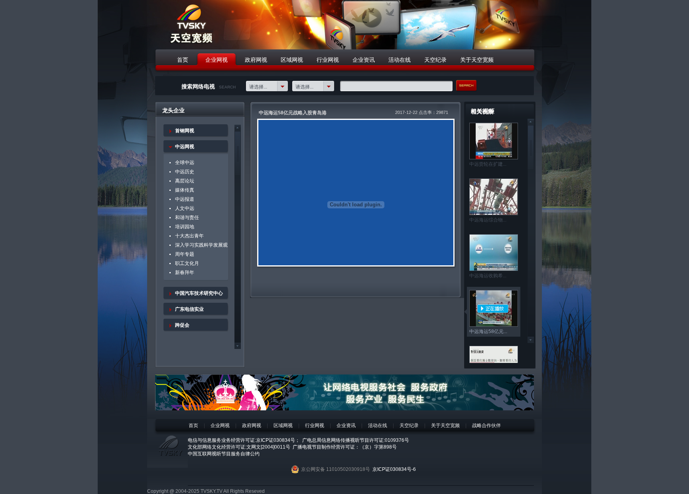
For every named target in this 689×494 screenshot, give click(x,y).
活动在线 (377, 425)
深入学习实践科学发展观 (201, 245)
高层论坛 (184, 181)
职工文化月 (187, 263)
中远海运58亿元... (488, 331)
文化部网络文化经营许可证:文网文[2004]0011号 (239, 447)
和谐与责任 (187, 217)
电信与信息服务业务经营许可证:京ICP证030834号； (244, 440)
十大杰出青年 (189, 236)
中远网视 (184, 146)
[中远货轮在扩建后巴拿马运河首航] (493, 158)
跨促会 (182, 325)
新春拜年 (184, 272)
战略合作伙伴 (486, 425)
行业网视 (314, 425)
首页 (193, 425)
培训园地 (184, 226)
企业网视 (220, 425)
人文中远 (184, 208)
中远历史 (184, 171)
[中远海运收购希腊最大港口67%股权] (493, 269)
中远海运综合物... (487, 220)
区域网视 (283, 425)
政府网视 (251, 425)
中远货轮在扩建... (487, 164)
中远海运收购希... (487, 275)
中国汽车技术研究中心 (199, 293)
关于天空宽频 (445, 425)
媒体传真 (184, 190)
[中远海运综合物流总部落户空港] (493, 213)
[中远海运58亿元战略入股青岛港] (493, 325)
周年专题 (184, 254)
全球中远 (184, 162)
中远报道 (184, 199)
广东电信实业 (189, 309)
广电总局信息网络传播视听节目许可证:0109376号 (355, 440)
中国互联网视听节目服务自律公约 (224, 454)
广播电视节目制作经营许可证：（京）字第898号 (345, 447)
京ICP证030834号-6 (394, 469)
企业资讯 (346, 425)
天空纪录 (409, 425)
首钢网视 (184, 130)
